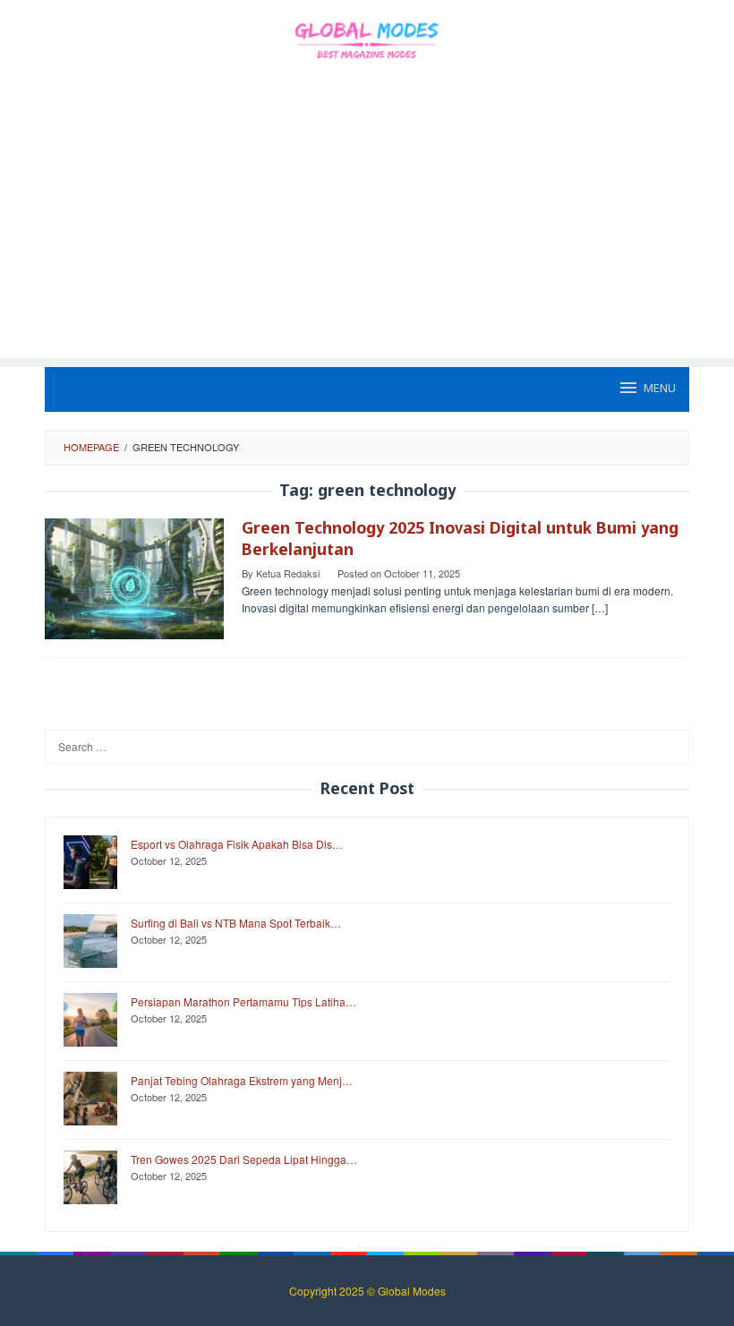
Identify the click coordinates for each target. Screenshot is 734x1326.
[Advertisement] (367, 232)
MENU (660, 389)
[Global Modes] (366, 38)
